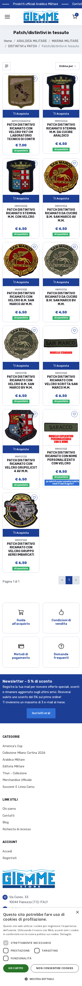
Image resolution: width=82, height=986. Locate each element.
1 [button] (69, 580)
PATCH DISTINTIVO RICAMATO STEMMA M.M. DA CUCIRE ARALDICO (61, 130)
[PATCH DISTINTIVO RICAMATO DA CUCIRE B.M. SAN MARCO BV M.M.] (61, 260)
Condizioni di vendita (61, 622)
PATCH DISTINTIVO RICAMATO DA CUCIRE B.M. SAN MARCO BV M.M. (61, 298)
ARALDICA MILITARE (32, 41)
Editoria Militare (13, 766)
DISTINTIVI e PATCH (22, 46)
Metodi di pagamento (21, 656)
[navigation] (7, 17)
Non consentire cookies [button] (54, 968)
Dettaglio (65, 934)
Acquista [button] (22, 113)
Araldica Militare (14, 760)
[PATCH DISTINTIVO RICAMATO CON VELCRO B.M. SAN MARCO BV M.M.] (21, 343)
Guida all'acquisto (21, 622)
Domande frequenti (61, 656)
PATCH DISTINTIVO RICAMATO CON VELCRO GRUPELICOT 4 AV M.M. (21, 466)
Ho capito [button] (15, 968)
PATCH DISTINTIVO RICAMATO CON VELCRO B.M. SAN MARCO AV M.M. (21, 298)
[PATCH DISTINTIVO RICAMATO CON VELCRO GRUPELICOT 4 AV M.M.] (21, 427)
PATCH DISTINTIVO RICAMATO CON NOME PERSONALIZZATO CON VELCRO (61, 458)
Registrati (10, 858)
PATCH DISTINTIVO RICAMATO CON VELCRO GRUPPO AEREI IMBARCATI (21, 549)
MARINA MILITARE (65, 41)
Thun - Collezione (15, 773)
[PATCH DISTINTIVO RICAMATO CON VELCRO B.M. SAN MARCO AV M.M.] (21, 260)
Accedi (7, 851)
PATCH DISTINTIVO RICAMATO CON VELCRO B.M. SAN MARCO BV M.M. (21, 382)
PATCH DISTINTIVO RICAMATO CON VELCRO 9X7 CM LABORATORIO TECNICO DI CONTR (21, 132)
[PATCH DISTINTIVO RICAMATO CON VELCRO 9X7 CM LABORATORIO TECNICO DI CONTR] (21, 91)
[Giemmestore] (29, 878)
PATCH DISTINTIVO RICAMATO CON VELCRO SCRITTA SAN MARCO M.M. (61, 382)
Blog (6, 822)
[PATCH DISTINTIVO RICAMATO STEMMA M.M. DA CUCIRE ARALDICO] (61, 91)
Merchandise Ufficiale (17, 780)
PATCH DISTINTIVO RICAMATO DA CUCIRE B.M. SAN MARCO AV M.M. (61, 215)
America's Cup (12, 746)
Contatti (9, 815)
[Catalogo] (7, 66)
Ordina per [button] (66, 66)
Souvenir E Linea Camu (18, 787)
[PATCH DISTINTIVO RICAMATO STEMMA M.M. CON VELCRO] (21, 176)
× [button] (77, 912)
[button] (41, 16)
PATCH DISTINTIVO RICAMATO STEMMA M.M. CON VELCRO (21, 213)
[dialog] (41, 947)
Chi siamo (9, 809)
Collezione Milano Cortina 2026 (24, 753)
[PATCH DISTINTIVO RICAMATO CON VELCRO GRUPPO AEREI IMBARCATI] (21, 510)
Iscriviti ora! (41, 713)
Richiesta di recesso (17, 829)
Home (8, 41)
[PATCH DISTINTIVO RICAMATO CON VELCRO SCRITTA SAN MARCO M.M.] (61, 343)
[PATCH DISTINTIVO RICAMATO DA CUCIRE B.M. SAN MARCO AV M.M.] (61, 176)
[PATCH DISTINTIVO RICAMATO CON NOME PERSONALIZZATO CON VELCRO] (61, 427)
